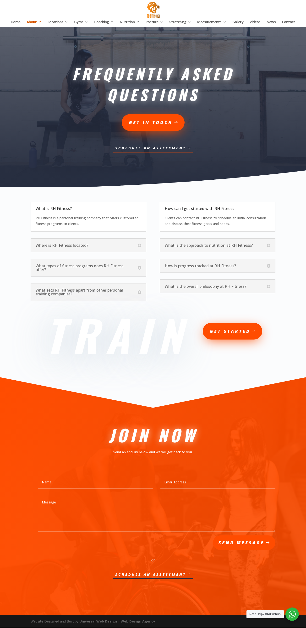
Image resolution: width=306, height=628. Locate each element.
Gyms (78, 22)
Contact (288, 22)
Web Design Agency (138, 621)
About (32, 22)
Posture (152, 22)
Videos (255, 22)
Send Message (241, 542)
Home (15, 22)
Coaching (101, 22)
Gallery (237, 22)
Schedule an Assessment (150, 148)
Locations (55, 22)
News (271, 22)
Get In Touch (151, 122)
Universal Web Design (98, 621)
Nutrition (127, 22)
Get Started (230, 331)
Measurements (209, 22)
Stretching (177, 22)
